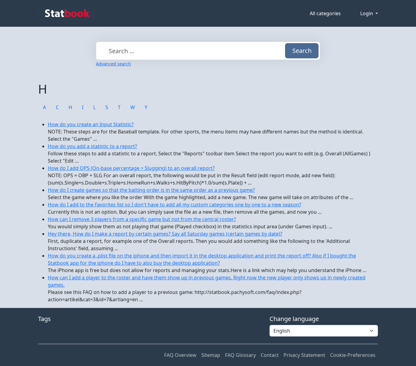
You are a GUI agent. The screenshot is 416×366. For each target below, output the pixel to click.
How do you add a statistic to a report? (92, 146)
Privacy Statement (304, 355)
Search (302, 51)
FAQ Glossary (240, 355)
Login (367, 13)
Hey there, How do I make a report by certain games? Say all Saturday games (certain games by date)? (165, 233)
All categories (325, 13)
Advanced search (113, 64)
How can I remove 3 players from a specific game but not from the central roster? (142, 219)
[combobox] (208, 51)
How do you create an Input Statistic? (91, 124)
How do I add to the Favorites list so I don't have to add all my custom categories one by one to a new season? (174, 204)
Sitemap (210, 355)
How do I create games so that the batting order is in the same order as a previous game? (151, 190)
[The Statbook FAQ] (67, 13)
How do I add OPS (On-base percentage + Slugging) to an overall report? (131, 168)
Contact (270, 355)
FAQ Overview (180, 355)
